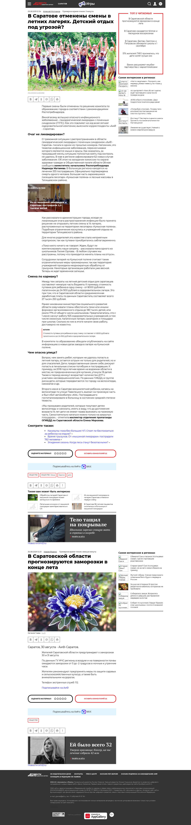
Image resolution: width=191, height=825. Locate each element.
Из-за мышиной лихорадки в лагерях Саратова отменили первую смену (96, 497)
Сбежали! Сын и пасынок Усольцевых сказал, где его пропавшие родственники (146, 558)
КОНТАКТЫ (78, 774)
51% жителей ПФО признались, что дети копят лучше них (141, 54)
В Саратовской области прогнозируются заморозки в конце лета (141, 21)
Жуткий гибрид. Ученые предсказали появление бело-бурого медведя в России (146, 577)
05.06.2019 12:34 (34, 11)
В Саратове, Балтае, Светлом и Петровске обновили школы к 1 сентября (140, 43)
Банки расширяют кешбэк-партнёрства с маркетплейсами (140, 66)
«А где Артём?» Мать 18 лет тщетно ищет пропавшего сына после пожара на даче (145, 92)
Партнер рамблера (74, 814)
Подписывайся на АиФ (55, 687)
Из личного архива (36, 93)
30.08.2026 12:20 (35, 552)
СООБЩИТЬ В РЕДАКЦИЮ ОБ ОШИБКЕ (65, 777)
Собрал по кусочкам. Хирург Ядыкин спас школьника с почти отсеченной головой (146, 605)
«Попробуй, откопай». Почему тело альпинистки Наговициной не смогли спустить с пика (145, 111)
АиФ (44, 633)
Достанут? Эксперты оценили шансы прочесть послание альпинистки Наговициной (146, 120)
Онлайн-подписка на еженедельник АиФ (139, 774)
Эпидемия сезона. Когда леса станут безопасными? (78, 442)
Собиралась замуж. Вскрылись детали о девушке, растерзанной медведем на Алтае (144, 595)
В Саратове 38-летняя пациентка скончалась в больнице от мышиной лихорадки (98, 506)
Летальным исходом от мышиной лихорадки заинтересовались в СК (54, 506)
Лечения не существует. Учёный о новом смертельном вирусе (145, 129)
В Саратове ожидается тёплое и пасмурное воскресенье (140, 32)
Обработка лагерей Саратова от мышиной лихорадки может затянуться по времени (54, 497)
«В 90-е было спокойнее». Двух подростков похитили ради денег (145, 101)
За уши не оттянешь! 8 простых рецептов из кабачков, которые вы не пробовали (146, 586)
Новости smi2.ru (37, 543)
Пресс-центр (91, 774)
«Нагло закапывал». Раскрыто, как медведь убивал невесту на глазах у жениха (146, 83)
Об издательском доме (60, 774)
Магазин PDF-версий (109, 774)
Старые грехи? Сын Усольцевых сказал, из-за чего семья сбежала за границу (146, 568)
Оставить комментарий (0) (95, 453)
